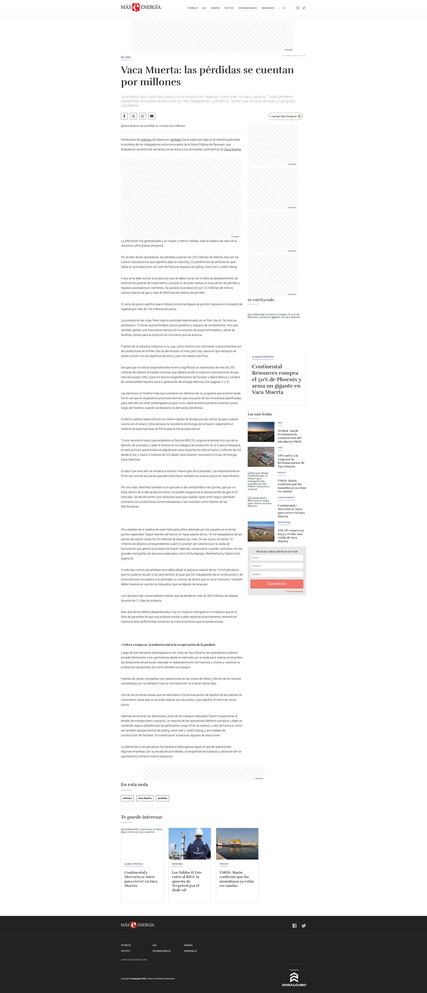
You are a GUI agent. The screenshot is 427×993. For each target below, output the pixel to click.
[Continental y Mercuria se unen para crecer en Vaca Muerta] (261, 507)
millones (126, 57)
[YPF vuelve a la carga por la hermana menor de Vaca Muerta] (261, 457)
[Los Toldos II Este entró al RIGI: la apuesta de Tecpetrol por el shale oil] (190, 844)
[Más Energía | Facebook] (298, 8)
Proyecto (282, 473)
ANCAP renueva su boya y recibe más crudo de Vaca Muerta (291, 536)
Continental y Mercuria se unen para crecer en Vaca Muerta (291, 511)
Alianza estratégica (263, 356)
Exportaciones (284, 523)
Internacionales (248, 8)
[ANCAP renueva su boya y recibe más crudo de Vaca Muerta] (261, 532)
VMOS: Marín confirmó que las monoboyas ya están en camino (292, 486)
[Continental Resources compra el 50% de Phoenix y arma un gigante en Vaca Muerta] (277, 329)
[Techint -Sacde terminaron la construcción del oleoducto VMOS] (261, 432)
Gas (204, 8)
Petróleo (192, 8)
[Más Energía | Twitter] (304, 8)
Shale (280, 448)
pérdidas (175, 139)
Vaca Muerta (232, 149)
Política (229, 8)
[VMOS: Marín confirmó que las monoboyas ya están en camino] (261, 482)
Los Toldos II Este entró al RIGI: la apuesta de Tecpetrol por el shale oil (187, 881)
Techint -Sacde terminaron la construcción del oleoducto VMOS (289, 436)
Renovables (268, 8)
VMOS (280, 423)
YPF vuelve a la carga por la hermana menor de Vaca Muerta (291, 461)
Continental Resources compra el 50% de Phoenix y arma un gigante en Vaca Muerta (276, 379)
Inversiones (177, 864)
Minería (215, 8)
